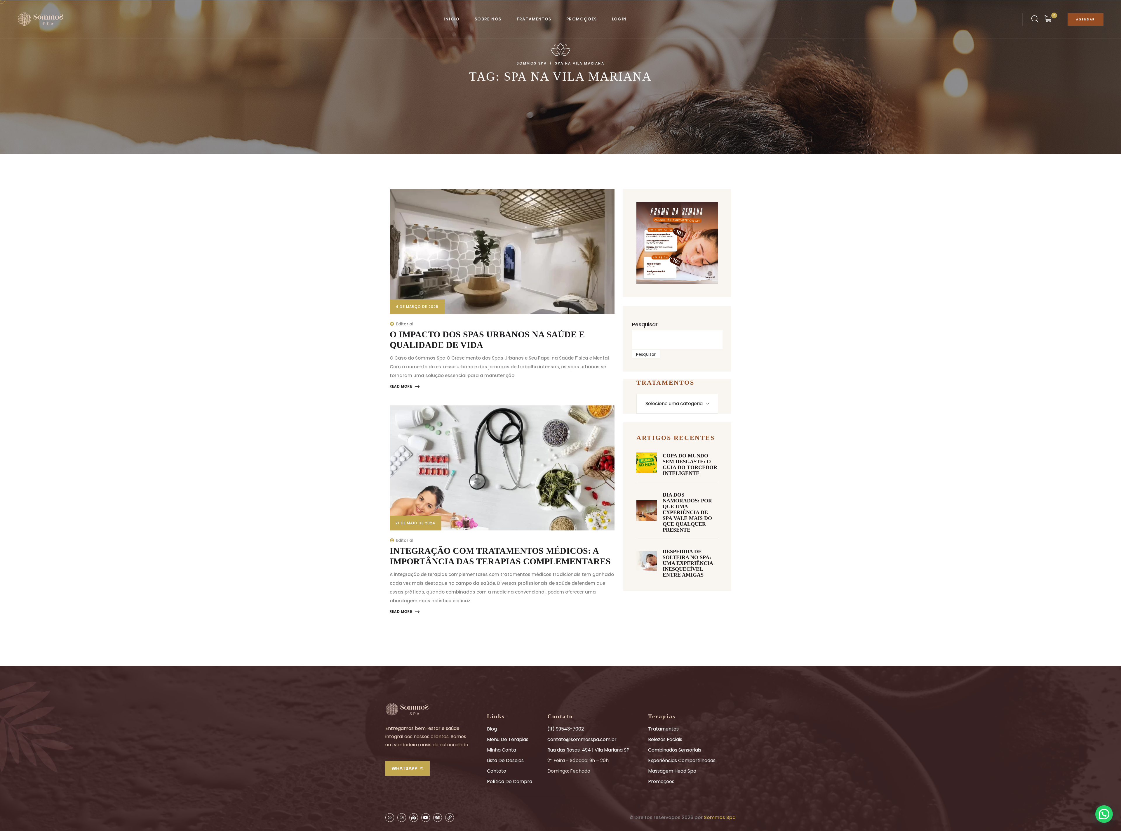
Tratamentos (663, 729)
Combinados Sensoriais (674, 750)
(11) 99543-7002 (565, 729)
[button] (1104, 814)
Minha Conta (501, 750)
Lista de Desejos (505, 760)
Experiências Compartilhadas (682, 760)
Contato (496, 771)
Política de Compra (509, 781)
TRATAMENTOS (533, 19)
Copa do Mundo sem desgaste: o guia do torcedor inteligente (690, 464)
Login (619, 19)
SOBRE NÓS (488, 19)
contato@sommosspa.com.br (582, 739)
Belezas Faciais (665, 739)
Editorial (404, 324)
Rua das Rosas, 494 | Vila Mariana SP (588, 750)
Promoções (661, 781)
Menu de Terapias (507, 739)
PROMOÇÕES (581, 19)
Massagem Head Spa (672, 771)
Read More (401, 386)
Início (451, 19)
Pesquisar (645, 324)
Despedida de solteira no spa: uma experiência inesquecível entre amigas (688, 563)
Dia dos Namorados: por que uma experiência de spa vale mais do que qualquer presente (687, 512)
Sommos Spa (720, 817)
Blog (492, 729)
